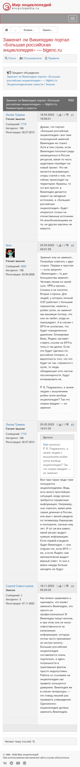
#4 (72, 586)
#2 (72, 245)
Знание (50, 84)
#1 (72, 115)
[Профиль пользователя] (10, 252)
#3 (72, 424)
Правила (53, 58)
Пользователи (33, 58)
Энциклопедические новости (25, 84)
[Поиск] (6, 58)
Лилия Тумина (15, 114)
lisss (9, 245)
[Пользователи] (21, 58)
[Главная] (6, 29)
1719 (23, 124)
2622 (23, 266)
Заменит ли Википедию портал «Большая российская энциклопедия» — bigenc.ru (33, 78)
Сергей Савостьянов (19, 586)
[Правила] (46, 58)
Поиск (12, 58)
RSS (71, 100)
